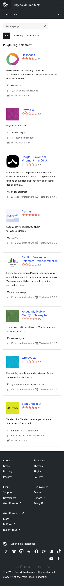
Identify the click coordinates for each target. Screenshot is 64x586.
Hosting (7, 471)
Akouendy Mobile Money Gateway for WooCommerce (35, 313)
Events (37, 492)
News (6, 466)
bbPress (9, 524)
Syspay (27, 211)
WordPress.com (13, 513)
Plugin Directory (11, 14)
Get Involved (41, 487)
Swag (38, 503)
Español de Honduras (22, 543)
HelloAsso (28, 54)
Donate (39, 497)
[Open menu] (59, 4)
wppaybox (29, 357)
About (6, 460)
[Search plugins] (45, 26)
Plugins (37, 471)
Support (7, 492)
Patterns (38, 476)
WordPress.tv (12, 503)
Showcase (40, 460)
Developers (9, 497)
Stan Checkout (31, 403)
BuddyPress (11, 529)
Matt (7, 518)
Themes (38, 466)
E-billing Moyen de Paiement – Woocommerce (40, 259)
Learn (6, 487)
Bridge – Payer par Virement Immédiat (34, 158)
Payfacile (28, 110)
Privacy (7, 476)
